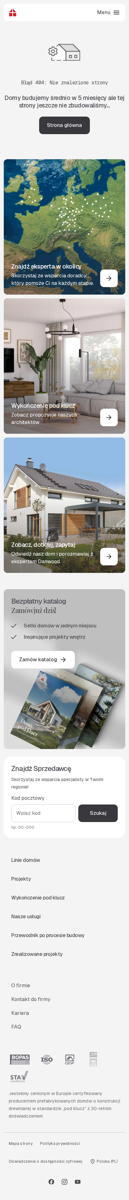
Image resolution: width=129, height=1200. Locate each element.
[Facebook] (51, 1182)
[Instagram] (64, 1182)
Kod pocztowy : (29, 798)
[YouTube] (77, 1182)
